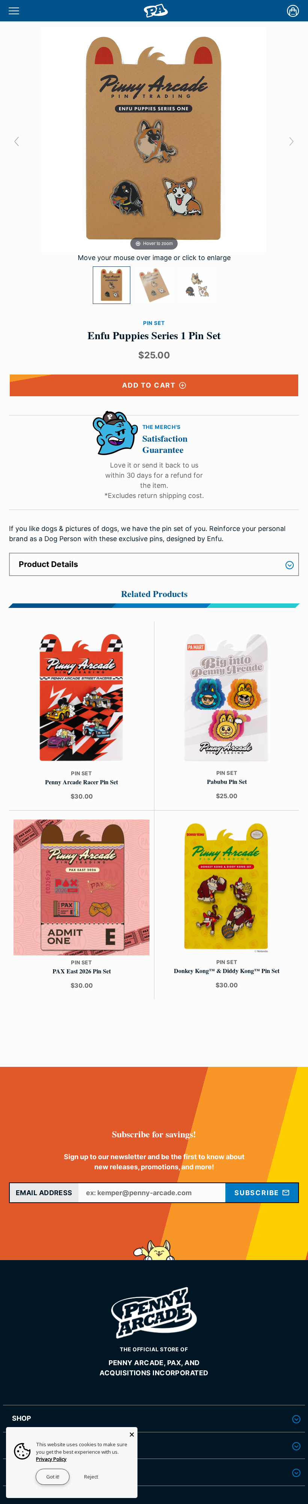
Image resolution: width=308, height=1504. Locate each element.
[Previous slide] (16, 141)
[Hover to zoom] (154, 139)
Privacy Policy (51, 1459)
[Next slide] (291, 141)
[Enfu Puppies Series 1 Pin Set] (111, 285)
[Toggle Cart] (293, 11)
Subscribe (257, 1193)
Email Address (44, 1193)
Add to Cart (150, 385)
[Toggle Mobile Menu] (14, 10)
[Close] (132, 1432)
